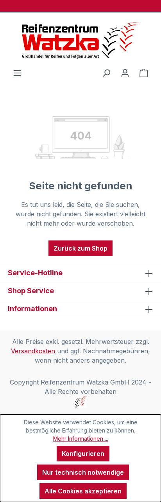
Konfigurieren (83, 453)
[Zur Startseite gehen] (80, 40)
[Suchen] (106, 72)
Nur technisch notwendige (83, 472)
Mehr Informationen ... (80, 438)
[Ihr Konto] (125, 72)
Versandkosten (33, 351)
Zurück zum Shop (80, 248)
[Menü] (17, 72)
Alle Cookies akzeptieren (83, 491)
